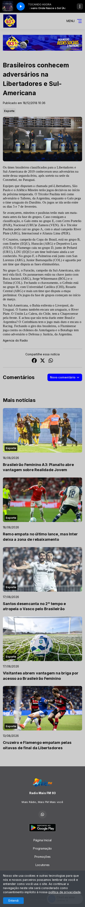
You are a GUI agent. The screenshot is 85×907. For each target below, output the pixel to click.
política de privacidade (64, 892)
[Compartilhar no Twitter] (42, 361)
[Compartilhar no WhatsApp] (50, 361)
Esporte (9, 110)
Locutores (42, 865)
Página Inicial (42, 840)
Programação (42, 848)
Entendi (13, 900)
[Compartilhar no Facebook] (34, 361)
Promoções (42, 856)
